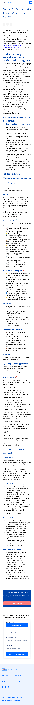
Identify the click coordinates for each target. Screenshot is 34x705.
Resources (17, 675)
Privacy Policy (17, 700)
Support (16, 678)
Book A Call (17, 681)
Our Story (5, 681)
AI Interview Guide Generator (12, 45)
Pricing (4, 678)
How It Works (5, 675)
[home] (8, 2)
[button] (30, 2)
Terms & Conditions (7, 700)
